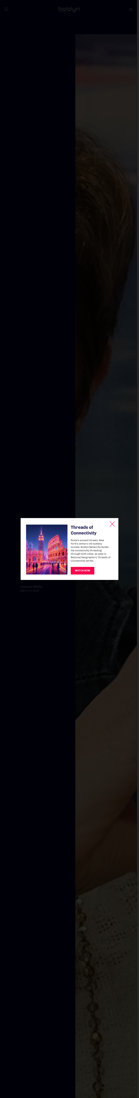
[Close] (112, 524)
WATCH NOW (82, 570)
